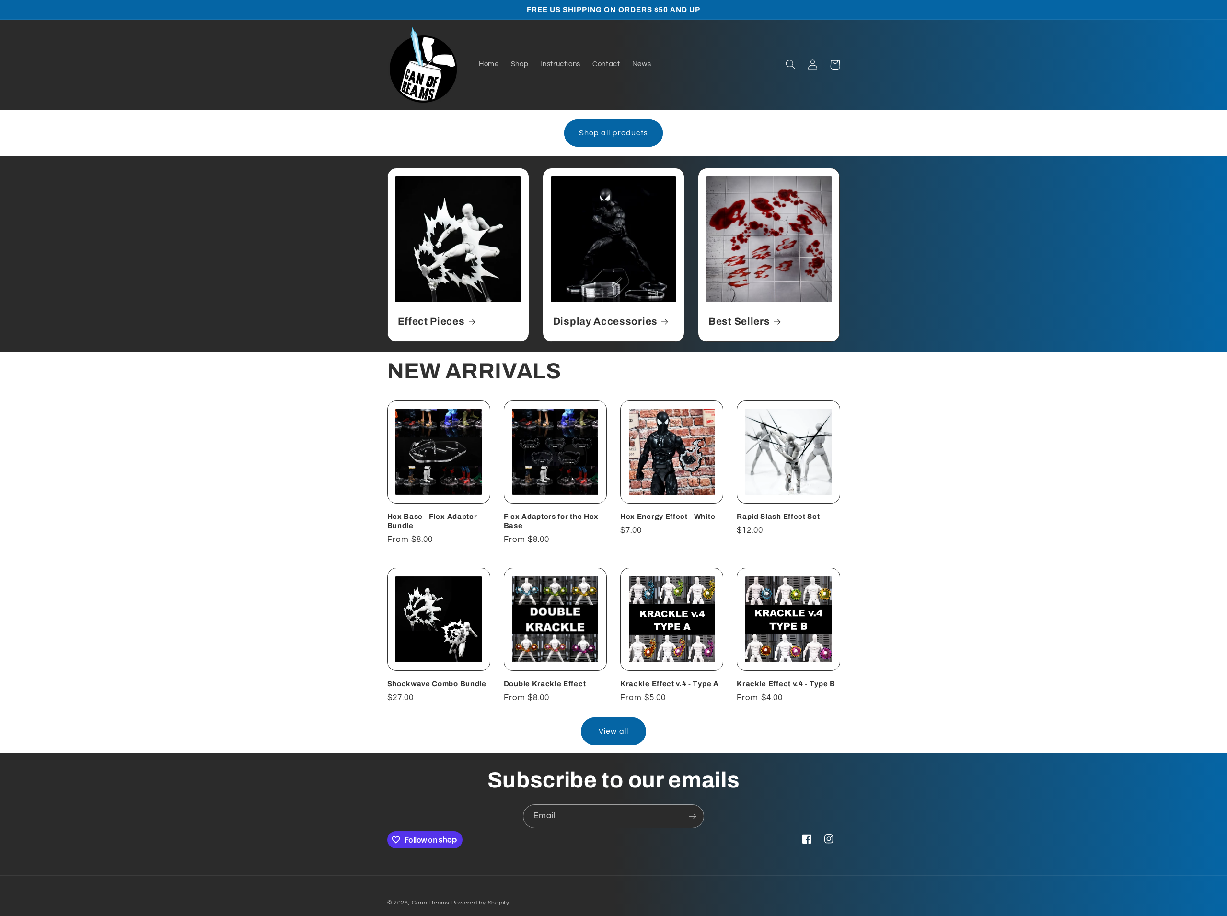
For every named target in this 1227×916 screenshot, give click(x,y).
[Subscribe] (693, 816)
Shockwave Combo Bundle (436, 684)
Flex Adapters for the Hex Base (551, 521)
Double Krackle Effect (545, 684)
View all (613, 731)
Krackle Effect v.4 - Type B (786, 684)
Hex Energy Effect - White (667, 516)
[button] (791, 65)
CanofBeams (430, 902)
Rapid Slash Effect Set (778, 516)
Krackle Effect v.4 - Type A (669, 684)
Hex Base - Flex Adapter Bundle (432, 521)
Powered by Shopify (480, 902)
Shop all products (613, 133)
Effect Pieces (431, 321)
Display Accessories (605, 321)
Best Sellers (739, 321)
